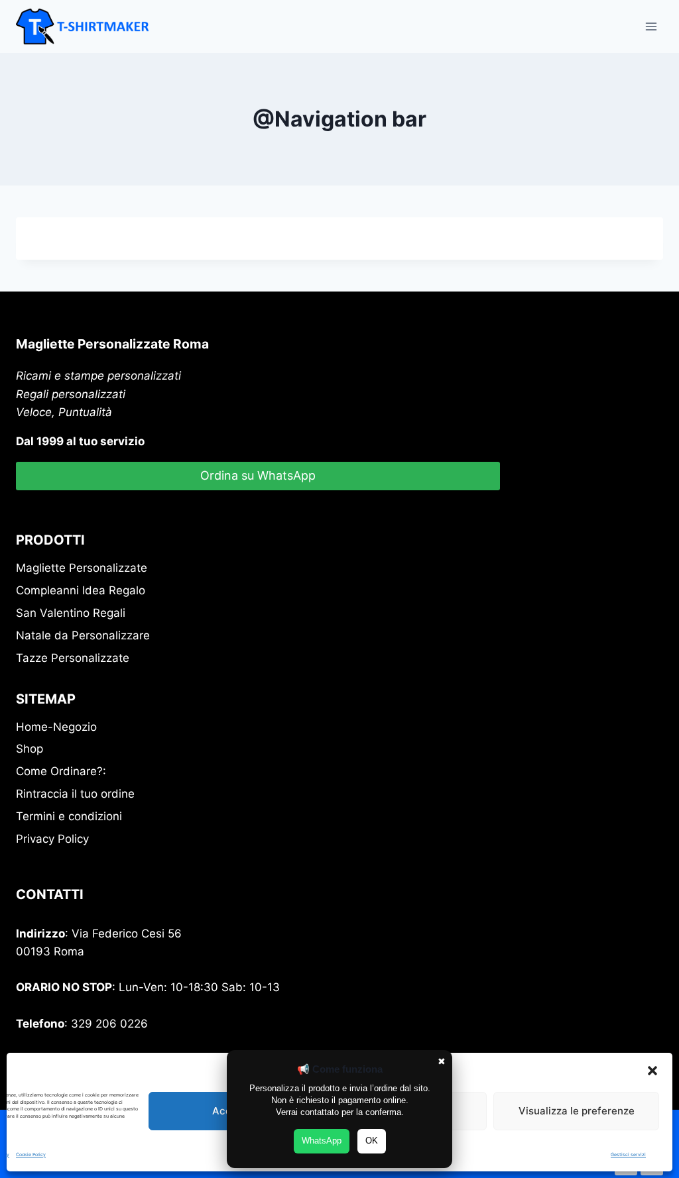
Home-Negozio (56, 726)
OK (371, 1141)
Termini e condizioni (69, 816)
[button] (652, 1070)
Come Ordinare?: (61, 771)
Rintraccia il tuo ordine (75, 793)
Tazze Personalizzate (72, 658)
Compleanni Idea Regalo (80, 590)
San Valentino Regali (70, 612)
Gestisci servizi (628, 1154)
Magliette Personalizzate (81, 567)
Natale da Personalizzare (83, 635)
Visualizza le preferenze (577, 1110)
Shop (29, 748)
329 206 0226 (109, 1023)
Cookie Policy (31, 1154)
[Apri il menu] (651, 26)
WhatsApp (321, 1141)
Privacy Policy (52, 838)
